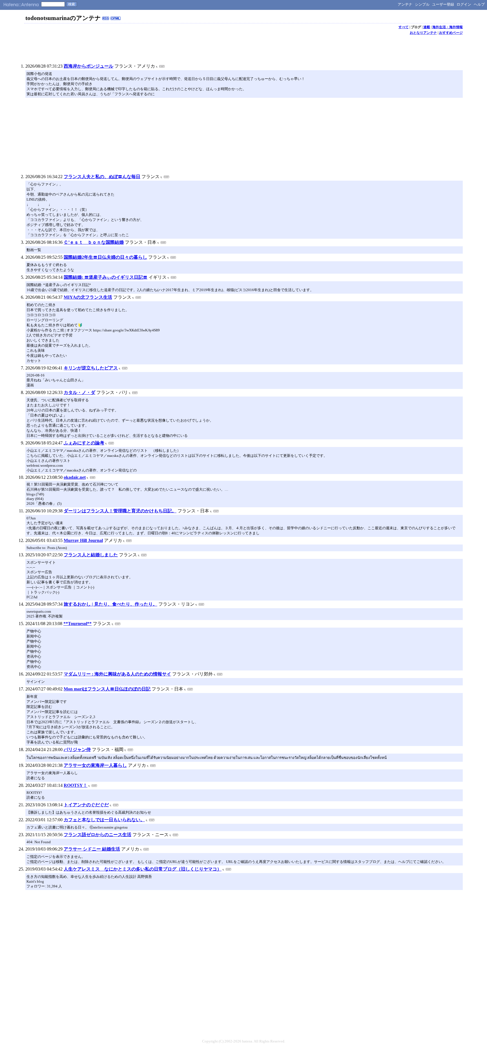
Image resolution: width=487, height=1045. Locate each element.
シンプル (422, 4)
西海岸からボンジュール (88, 66)
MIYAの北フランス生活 (88, 297)
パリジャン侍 (77, 749)
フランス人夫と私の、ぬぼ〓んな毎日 (102, 176)
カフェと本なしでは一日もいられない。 (104, 819)
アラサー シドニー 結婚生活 (92, 849)
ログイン (464, 4)
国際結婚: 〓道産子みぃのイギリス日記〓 (105, 277)
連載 (426, 27)
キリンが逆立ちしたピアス (91, 368)
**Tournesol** (77, 623)
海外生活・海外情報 (447, 27)
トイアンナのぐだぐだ (86, 804)
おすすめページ (451, 33)
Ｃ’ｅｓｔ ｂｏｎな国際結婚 (94, 242)
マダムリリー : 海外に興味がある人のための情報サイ (117, 674)
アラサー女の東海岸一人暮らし (95, 765)
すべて (404, 27)
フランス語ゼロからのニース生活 (97, 834)
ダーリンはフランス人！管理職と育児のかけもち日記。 (120, 510)
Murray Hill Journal (83, 540)
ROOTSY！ (75, 785)
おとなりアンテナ (423, 33)
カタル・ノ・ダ (79, 392)
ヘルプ (479, 4)
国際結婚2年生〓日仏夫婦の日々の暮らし (105, 257)
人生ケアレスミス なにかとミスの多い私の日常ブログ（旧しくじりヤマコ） (143, 869)
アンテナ (405, 4)
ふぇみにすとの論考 (84, 442)
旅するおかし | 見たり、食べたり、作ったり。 (110, 604)
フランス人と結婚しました (91, 554)
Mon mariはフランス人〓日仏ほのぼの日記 (107, 689)
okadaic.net (75, 477)
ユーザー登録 (443, 4)
